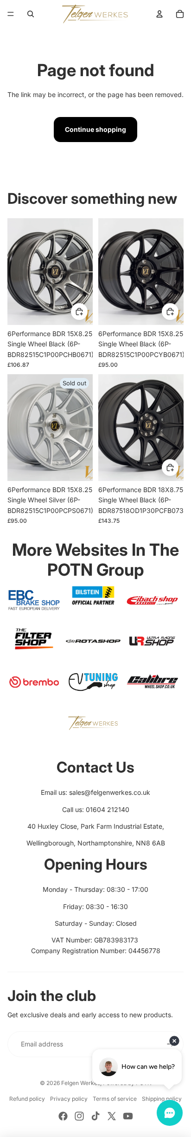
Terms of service (115, 1098)
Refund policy (27, 1098)
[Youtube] (128, 1116)
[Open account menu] (159, 14)
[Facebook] (63, 1116)
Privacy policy (69, 1098)
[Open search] (30, 14)
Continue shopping (95, 129)
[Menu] (10, 14)
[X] (111, 1116)
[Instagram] (79, 1116)
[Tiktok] (95, 1116)
